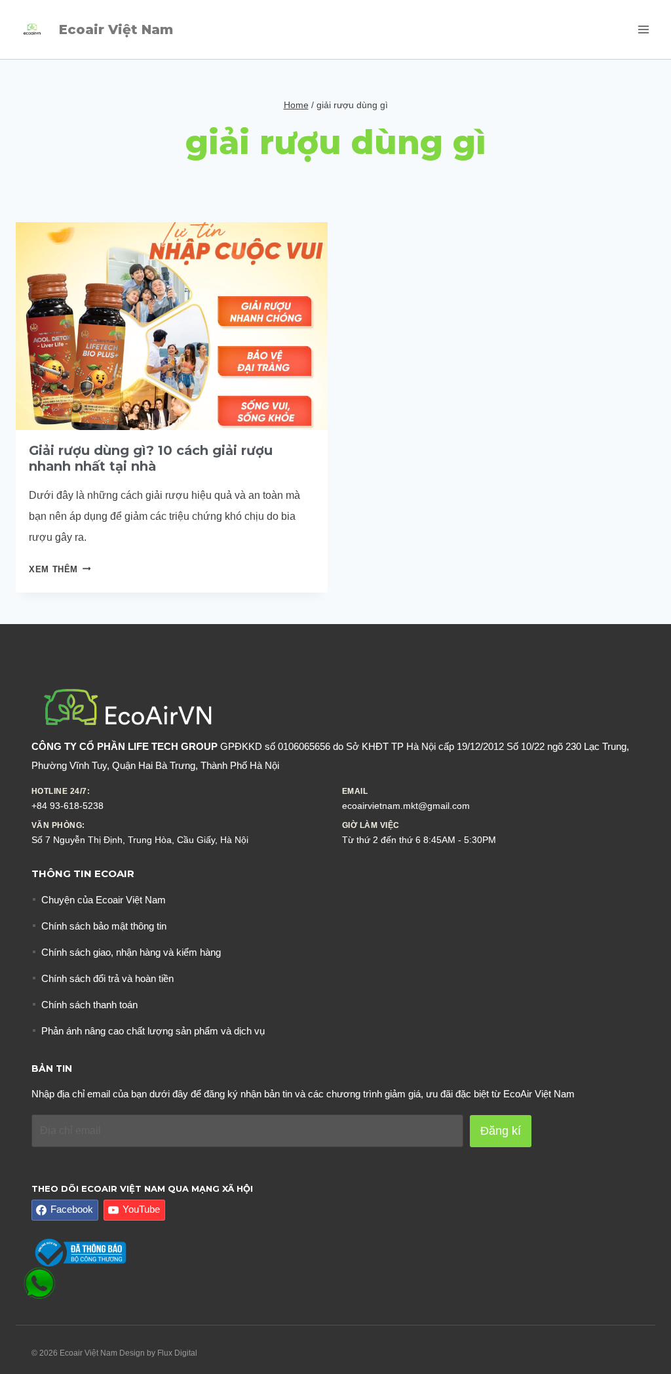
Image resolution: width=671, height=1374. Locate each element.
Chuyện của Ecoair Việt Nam (103, 899)
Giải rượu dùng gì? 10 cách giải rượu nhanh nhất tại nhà (151, 458)
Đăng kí (500, 1130)
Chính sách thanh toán (89, 1004)
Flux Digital (177, 1353)
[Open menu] (643, 29)
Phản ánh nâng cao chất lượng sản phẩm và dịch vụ (153, 1030)
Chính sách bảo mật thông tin (103, 926)
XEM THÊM (59, 569)
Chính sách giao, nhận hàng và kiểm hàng (131, 952)
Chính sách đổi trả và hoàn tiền (107, 978)
